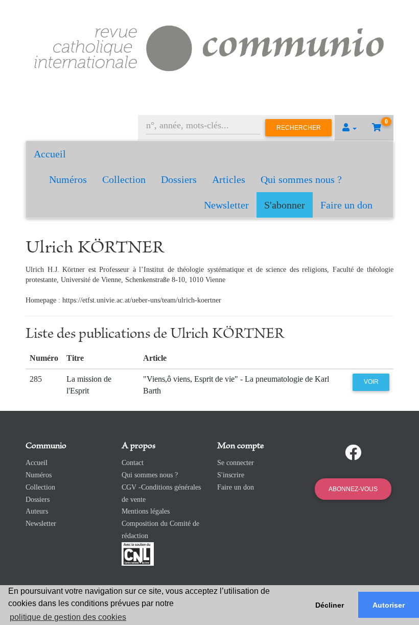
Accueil (50, 153)
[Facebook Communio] (353, 452)
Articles (228, 179)
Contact (133, 463)
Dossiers (179, 179)
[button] (349, 128)
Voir (371, 381)
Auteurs (37, 511)
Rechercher (298, 127)
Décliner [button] (329, 605)
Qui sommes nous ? (301, 179)
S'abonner (284, 205)
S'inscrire (230, 475)
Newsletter (226, 205)
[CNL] (138, 553)
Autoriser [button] (389, 605)
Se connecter (235, 463)
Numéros (68, 179)
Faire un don (346, 205)
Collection (124, 179)
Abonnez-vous (353, 489)
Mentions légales (146, 511)
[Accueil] (209, 47)
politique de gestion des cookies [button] (68, 617)
